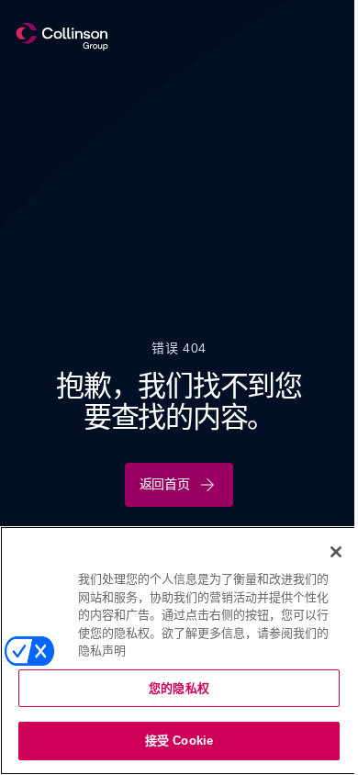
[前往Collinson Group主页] (62, 36)
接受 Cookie (179, 740)
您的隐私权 (179, 688)
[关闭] (336, 552)
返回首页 (165, 484)
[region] (179, 650)
